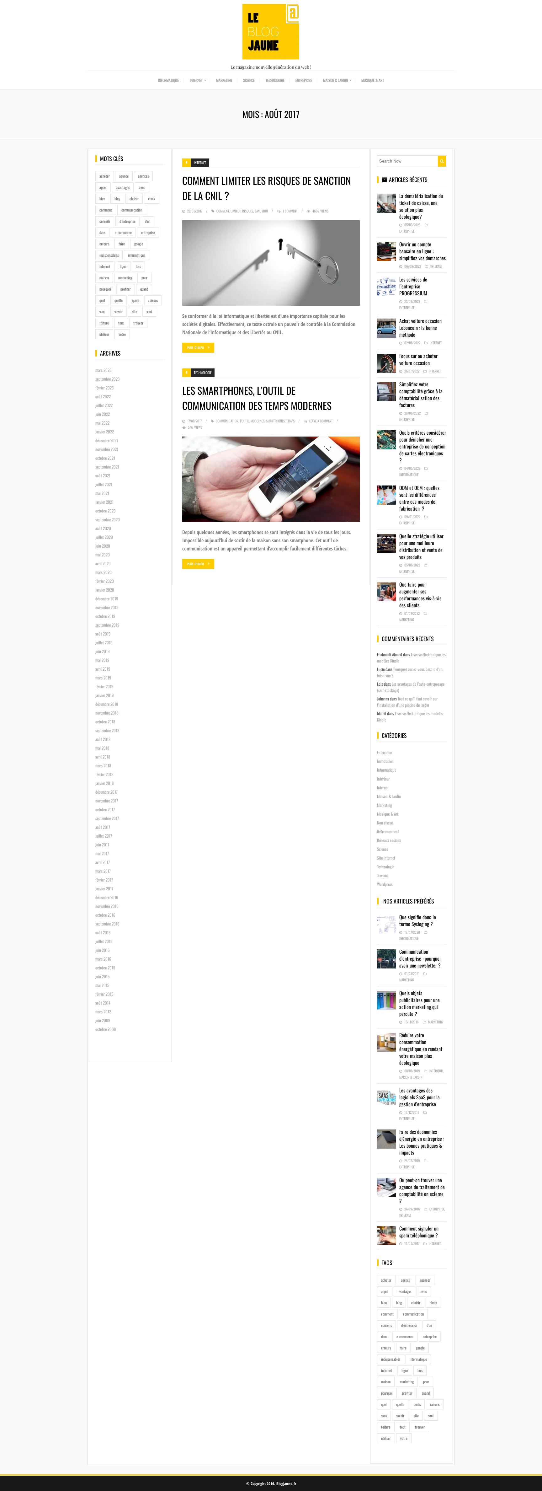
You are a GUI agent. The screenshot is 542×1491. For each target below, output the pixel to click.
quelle (118, 300)
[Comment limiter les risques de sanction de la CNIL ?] (271, 263)
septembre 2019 (107, 625)
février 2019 (104, 686)
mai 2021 (102, 493)
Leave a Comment (321, 420)
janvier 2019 (104, 695)
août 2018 (102, 739)
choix (151, 198)
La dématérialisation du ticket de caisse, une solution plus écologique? (421, 206)
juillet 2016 (104, 941)
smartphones (275, 420)
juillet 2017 (103, 836)
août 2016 (103, 932)
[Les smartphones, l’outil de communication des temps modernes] (271, 479)
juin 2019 (102, 651)
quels (135, 300)
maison (104, 277)
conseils (104, 221)
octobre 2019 (105, 616)
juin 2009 (102, 1020)
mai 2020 (102, 554)
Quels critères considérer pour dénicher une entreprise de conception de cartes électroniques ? (422, 446)
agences (143, 176)
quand (144, 289)
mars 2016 (103, 959)
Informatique (168, 80)
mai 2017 (102, 853)
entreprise (148, 232)
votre (122, 334)
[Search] (442, 161)
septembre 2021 (107, 467)
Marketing (224, 80)
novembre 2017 (106, 800)
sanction (261, 210)
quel (102, 300)
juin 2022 (102, 414)
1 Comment (290, 210)
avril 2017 (102, 862)
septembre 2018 (107, 730)
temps (290, 420)
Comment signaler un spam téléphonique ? (418, 1232)
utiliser (104, 334)
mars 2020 (103, 572)
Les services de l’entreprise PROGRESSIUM (413, 286)
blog (117, 198)
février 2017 (104, 880)
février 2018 (104, 774)
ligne (123, 266)
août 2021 (102, 475)
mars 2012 (103, 1011)
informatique (136, 255)
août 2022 (103, 396)
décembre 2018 (106, 704)
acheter (104, 176)
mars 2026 (103, 370)
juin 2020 (102, 546)
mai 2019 (102, 660)
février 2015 (104, 994)
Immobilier (385, 761)
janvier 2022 (104, 431)
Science (249, 80)
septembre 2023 (107, 379)
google (138, 243)
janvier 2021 (104, 502)
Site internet (386, 858)
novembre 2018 (106, 713)
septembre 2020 (107, 519)
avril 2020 (103, 563)
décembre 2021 (106, 440)
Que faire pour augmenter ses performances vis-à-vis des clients (420, 595)
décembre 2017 (106, 792)
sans (102, 311)
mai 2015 (102, 985)
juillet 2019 (104, 642)
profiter (125, 289)
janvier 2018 (104, 783)
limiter (236, 210)
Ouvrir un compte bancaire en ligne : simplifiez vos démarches (422, 251)
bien (102, 198)
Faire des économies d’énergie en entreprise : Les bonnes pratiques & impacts (421, 1142)
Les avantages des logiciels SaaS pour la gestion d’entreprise (419, 1097)
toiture (104, 322)
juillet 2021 (103, 484)
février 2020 (104, 581)
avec (142, 187)
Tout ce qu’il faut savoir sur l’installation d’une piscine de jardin (407, 701)
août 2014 (102, 1003)
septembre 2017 (107, 818)
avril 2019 (102, 669)
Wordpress (385, 884)
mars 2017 (103, 871)
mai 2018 (102, 748)
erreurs (104, 243)
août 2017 (102, 827)
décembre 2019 (106, 598)
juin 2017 (102, 844)
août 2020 (103, 528)
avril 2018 (102, 757)
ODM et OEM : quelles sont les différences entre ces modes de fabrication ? (419, 498)
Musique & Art (372, 80)
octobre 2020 (105, 510)
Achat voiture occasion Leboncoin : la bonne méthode (420, 327)
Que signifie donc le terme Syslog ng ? (417, 920)
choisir (134, 198)
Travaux (382, 875)
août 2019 (103, 633)
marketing (125, 277)
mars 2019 (103, 677)
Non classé (385, 822)
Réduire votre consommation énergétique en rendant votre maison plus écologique (420, 1048)
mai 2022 (102, 423)
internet (104, 266)
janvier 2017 (104, 888)
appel (103, 187)
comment (105, 209)
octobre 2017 (105, 809)
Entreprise (303, 80)
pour (144, 277)
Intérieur (383, 778)
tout (121, 322)
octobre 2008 (105, 1029)
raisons (153, 300)
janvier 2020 (104, 590)
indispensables (109, 255)
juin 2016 (102, 950)
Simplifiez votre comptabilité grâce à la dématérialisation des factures (421, 394)
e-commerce (123, 232)
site (134, 311)
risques (247, 210)
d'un (147, 221)
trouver (138, 322)
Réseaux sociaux (389, 840)
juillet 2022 (104, 405)
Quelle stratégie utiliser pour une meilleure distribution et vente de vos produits (421, 546)
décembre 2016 (106, 897)
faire (122, 243)
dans (102, 232)
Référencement (388, 831)
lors (138, 266)
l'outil (244, 420)
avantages (123, 187)
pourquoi (105, 289)
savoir (118, 311)
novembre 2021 (106, 449)
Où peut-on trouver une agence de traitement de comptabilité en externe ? (422, 1190)
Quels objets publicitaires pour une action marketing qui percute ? (419, 1003)
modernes (257, 420)
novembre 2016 (107, 906)
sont (149, 311)
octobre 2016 (105, 915)
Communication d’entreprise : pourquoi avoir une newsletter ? (420, 958)
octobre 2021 (105, 458)
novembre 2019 (107, 607)
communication (131, 209)
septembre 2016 (107, 923)
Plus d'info (195, 347)
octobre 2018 (105, 721)
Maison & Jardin (335, 80)
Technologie (275, 80)
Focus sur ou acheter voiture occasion (418, 359)
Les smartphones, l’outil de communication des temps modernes (257, 398)
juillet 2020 (104, 537)
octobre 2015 (105, 967)
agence (124, 176)
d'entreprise (128, 221)
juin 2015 (102, 976)
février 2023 (104, 387)
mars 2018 (103, 765)
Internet (196, 80)
